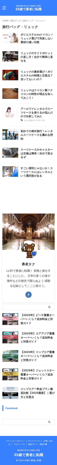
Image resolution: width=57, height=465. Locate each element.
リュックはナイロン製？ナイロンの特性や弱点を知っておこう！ (37, 94)
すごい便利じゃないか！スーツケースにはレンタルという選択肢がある (37, 172)
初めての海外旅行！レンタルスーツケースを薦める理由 (37, 134)
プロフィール (19, 444)
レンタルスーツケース (34, 120)
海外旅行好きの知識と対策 (28, 450)
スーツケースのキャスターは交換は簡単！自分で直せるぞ (37, 153)
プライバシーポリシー (15, 441)
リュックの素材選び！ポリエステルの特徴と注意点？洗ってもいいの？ (37, 75)
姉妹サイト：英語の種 (37, 444)
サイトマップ (34, 441)
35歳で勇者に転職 (28, 9)
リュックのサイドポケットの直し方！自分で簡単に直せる (37, 57)
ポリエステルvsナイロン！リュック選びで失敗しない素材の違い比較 (37, 38)
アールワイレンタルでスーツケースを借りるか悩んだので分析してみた (37, 112)
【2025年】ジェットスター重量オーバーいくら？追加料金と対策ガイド (38, 374)
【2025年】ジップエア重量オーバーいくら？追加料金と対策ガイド (38, 356)
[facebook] (28, 295)
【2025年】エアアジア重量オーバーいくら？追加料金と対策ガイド (38, 337)
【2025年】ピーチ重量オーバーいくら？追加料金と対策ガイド (38, 319)
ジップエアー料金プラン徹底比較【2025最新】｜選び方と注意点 (38, 393)
